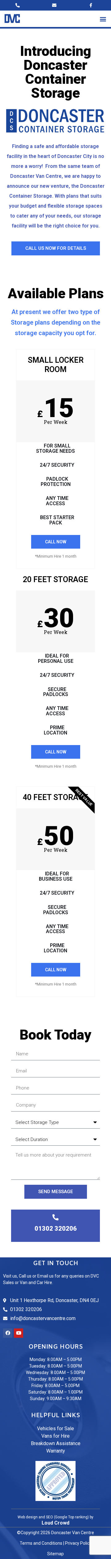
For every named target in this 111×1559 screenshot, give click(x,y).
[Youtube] (18, 1333)
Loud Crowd (55, 1523)
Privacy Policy (78, 1543)
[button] (103, 19)
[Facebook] (7, 1333)
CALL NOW (55, 541)
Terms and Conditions (41, 1543)
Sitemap (55, 1553)
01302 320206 (56, 1228)
